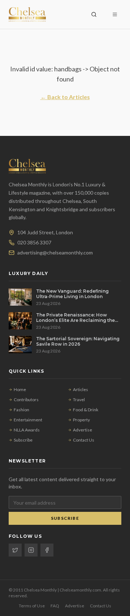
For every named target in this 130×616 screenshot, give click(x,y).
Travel (79, 399)
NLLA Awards (27, 430)
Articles (80, 389)
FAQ (55, 605)
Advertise (82, 430)
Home (20, 389)
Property (81, 419)
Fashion (21, 409)
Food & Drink (85, 409)
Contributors (26, 399)
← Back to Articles (65, 96)
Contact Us (83, 440)
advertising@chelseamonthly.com (55, 252)
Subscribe (23, 440)
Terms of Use (32, 605)
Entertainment (28, 419)
